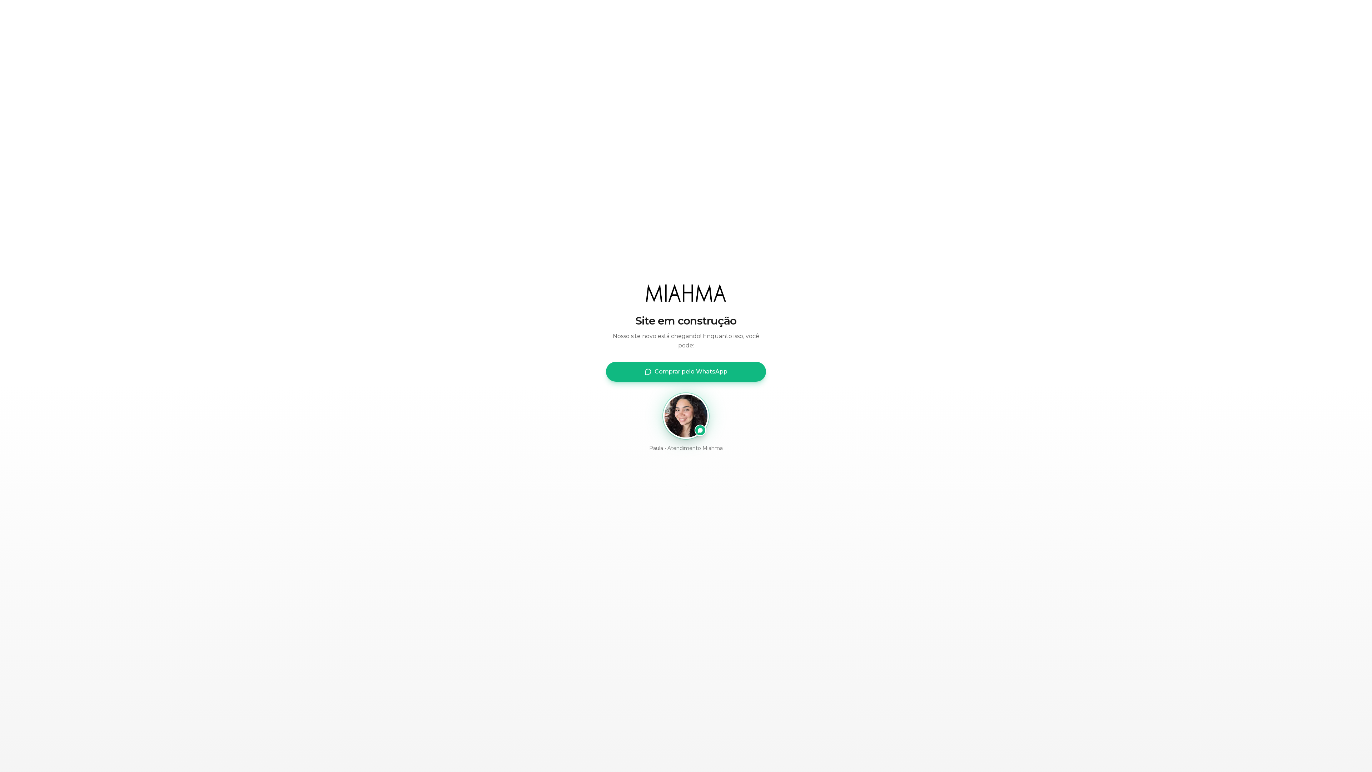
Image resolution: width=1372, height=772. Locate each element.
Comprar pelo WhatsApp (691, 371)
